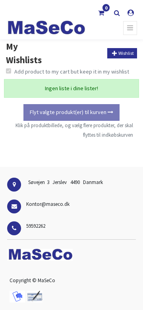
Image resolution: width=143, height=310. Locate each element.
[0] (101, 12)
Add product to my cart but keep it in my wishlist (71, 71)
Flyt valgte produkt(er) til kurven (69, 112)
